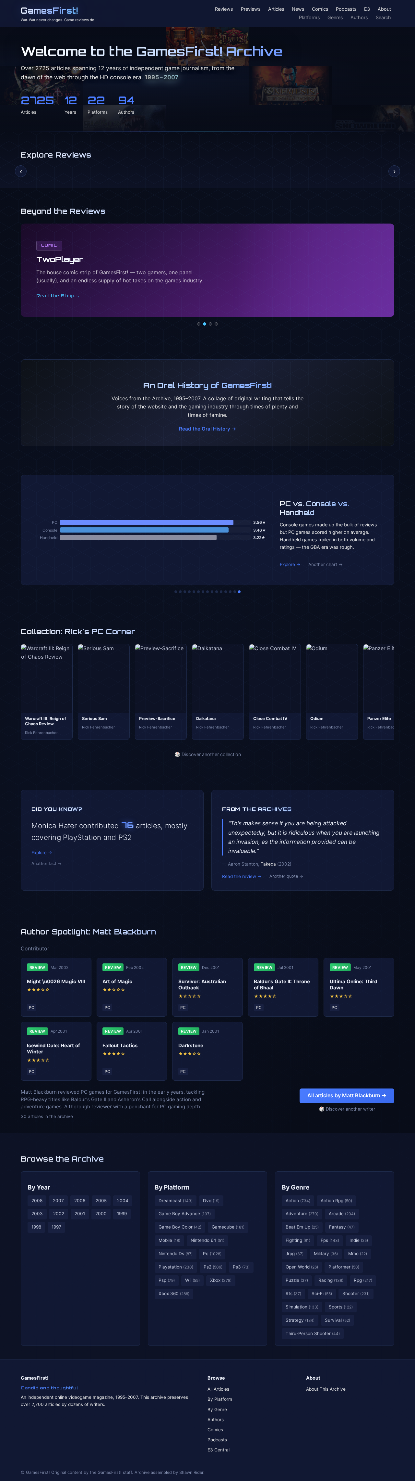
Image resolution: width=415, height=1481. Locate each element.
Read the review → (242, 876)
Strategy (300, 1320)
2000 (101, 1213)
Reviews (224, 9)
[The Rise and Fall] (194, 591)
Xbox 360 (174, 1293)
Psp (167, 1280)
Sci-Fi (322, 1293)
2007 (58, 1200)
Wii (192, 1280)
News (298, 9)
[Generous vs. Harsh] (212, 591)
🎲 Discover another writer (347, 1109)
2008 (36, 1200)
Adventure (302, 1213)
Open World (302, 1266)
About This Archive (326, 1389)
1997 (56, 1227)
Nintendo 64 (207, 1240)
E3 (367, 9)
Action (298, 1200)
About (384, 9)
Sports (341, 1306)
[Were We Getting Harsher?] (180, 591)
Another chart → (325, 564)
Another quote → (286, 876)
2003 (37, 1213)
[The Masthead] (207, 591)
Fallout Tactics (120, 1045)
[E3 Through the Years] (216, 591)
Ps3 (241, 1266)
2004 (122, 1200)
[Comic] (204, 324)
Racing (330, 1280)
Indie (359, 1240)
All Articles (218, 1389)
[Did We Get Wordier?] (221, 591)
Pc (212, 1253)
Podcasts (346, 9)
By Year (39, 1187)
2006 (79, 1200)
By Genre (295, 1187)
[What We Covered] (198, 591)
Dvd (211, 1200)
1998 (36, 1227)
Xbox (220, 1280)
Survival (337, 1320)
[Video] (210, 324)
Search (383, 17)
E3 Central (219, 1449)
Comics (320, 9)
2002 (58, 1213)
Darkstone (190, 1045)
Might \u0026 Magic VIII (56, 981)
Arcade (342, 1213)
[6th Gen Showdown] (203, 591)
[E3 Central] (216, 324)
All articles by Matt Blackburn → (346, 1095)
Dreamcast (176, 1200)
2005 (101, 1200)
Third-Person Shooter (313, 1333)
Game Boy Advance (185, 1213)
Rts (293, 1293)
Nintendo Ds (176, 1253)
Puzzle (297, 1280)
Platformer (343, 1266)
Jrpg (294, 1253)
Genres (335, 17)
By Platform (172, 1187)
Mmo (357, 1253)
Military (326, 1253)
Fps (330, 1240)
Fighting (298, 1240)
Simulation (302, 1306)
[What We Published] (234, 591)
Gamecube (228, 1227)
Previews (251, 9)
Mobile (169, 1240)
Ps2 (213, 1266)
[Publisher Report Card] (185, 591)
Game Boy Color (180, 1227)
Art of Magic (117, 981)
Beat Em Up (302, 1227)
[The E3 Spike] (225, 591)
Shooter (356, 1293)
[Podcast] (198, 324)
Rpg (363, 1280)
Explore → (290, 564)
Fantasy (342, 1227)
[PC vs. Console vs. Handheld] (239, 591)
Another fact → (46, 863)
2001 (80, 1213)
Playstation (176, 1266)
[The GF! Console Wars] (175, 591)
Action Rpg (336, 1200)
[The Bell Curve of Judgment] (189, 591)
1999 (122, 1213)
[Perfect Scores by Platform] (230, 591)
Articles (276, 9)
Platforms (309, 17)
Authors (359, 17)
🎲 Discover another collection (207, 754)
